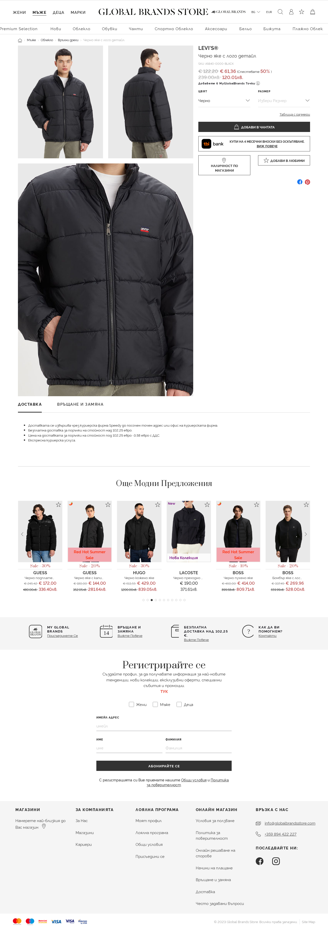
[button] (143, 600)
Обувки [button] (109, 28)
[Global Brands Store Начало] (153, 11)
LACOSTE (188, 572)
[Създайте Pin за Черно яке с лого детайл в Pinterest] (307, 183)
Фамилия (174, 739)
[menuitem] (55, 28)
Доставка (205, 891)
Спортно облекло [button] (174, 28)
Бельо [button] (245, 28)
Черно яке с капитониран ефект (101, 577)
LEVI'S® (208, 47)
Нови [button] (55, 28)
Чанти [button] (136, 28)
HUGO (139, 572)
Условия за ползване (215, 820)
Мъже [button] (39, 12)
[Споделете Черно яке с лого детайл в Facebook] (299, 183)
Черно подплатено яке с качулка (52, 577)
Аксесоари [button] (216, 28)
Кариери (84, 844)
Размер (264, 91)
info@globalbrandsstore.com (290, 823)
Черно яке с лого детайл (227, 55)
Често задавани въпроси (220, 903)
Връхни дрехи (68, 40)
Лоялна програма (152, 832)
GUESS (40, 572)
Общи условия (194, 779)
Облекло (47, 40)
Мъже (31, 40)
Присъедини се (150, 856)
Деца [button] (58, 12)
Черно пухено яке (238, 577)
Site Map (308, 921)
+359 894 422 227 (280, 834)
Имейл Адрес (107, 717)
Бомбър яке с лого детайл (294, 577)
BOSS (238, 572)
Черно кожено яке (139, 577)
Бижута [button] (272, 28)
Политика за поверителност (212, 835)
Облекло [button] (81, 28)
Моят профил (149, 820)
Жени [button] (19, 12)
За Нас (82, 820)
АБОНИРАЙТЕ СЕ (164, 765)
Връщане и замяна (213, 879)
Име (99, 739)
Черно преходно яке (190, 577)
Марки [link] (78, 12)
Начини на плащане (214, 867)
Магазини (85, 832)
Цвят (202, 91)
